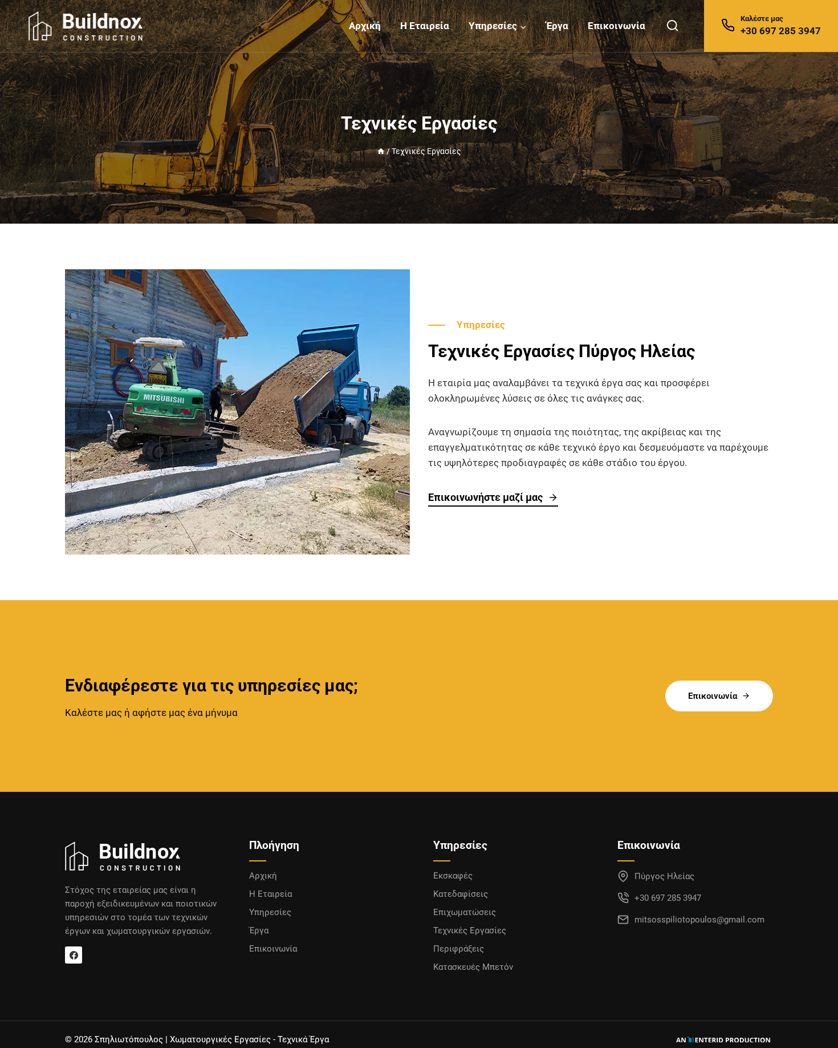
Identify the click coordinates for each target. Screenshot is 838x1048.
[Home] (381, 151)
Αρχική (365, 25)
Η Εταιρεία (424, 25)
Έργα (557, 25)
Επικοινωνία (616, 25)
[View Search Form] (672, 26)
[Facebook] (73, 955)
